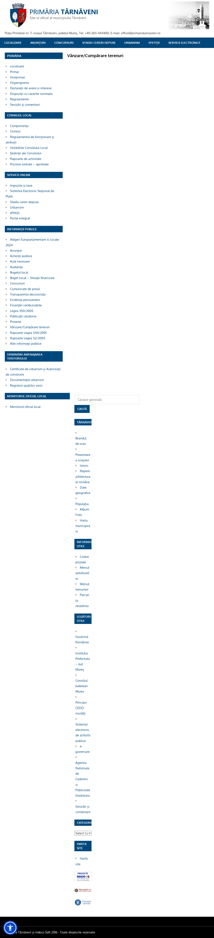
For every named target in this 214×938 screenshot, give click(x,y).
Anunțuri (38, 42)
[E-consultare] (82, 905)
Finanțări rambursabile (26, 305)
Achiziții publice (21, 256)
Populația (82, 504)
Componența (19, 126)
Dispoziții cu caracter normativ (31, 94)
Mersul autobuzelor (82, 573)
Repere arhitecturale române (82, 476)
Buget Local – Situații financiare (32, 278)
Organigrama (19, 83)
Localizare (13, 42)
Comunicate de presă (25, 289)
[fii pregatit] (82, 892)
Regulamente (19, 99)
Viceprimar (17, 77)
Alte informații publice (25, 344)
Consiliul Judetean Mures (81, 686)
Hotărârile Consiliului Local (29, 148)
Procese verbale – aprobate (29, 164)
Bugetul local (19, 272)
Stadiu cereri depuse (99, 42)
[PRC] (82, 881)
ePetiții (154, 42)
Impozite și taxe (21, 185)
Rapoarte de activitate (25, 159)
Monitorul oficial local (25, 407)
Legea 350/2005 (21, 311)
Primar (14, 72)
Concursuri (64, 42)
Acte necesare (20, 261)
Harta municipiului (82, 525)
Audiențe (16, 267)
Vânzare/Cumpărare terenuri (30, 327)
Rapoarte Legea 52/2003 (27, 338)
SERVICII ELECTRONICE (184, 42)
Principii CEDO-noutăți (81, 707)
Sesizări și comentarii (25, 105)
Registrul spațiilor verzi (26, 385)
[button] (10, 928)
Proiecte (15, 322)
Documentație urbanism (27, 380)
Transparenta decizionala (28, 294)
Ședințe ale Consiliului (25, 153)
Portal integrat (20, 218)
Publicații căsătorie (23, 316)
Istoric (84, 466)
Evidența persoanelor (25, 300)
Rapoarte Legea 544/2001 (28, 333)
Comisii (15, 131)
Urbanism (132, 42)
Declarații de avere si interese (31, 88)
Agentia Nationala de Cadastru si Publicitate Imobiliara (82, 779)
